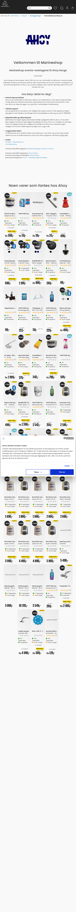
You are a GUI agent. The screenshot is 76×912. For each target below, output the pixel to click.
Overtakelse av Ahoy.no (53, 16)
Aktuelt (24, 16)
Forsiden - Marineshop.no (14, 142)
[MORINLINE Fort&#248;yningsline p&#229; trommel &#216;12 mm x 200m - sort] (38, 245)
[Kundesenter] (61, 8)
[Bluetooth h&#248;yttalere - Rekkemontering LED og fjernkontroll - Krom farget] (66, 292)
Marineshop (15, 16)
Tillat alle (62, 472)
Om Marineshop (11, 144)
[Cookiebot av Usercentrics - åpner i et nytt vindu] (65, 438)
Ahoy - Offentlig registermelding (35, 157)
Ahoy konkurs (33, 153)
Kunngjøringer (35, 16)
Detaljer (67, 466)
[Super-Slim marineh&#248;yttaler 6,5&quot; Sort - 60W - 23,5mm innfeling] (52, 245)
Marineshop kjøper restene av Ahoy (40, 149)
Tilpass (36, 472)
